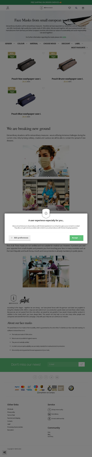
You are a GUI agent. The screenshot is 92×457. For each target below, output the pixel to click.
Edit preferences (21, 238)
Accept (75, 238)
